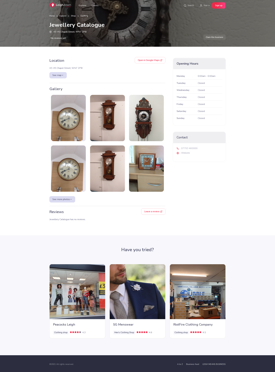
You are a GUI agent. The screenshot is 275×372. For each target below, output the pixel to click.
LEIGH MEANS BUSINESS (214, 364)
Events (95, 5)
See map (56, 75)
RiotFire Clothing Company (193, 324)
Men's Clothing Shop (124, 332)
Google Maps (149, 60)
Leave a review (152, 211)
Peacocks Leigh (64, 324)
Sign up (218, 5)
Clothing (84, 15)
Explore (82, 5)
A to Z (180, 364)
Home (52, 15)
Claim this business (214, 37)
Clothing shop (61, 332)
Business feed (192, 364)
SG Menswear (123, 324)
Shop (73, 15)
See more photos (61, 199)
